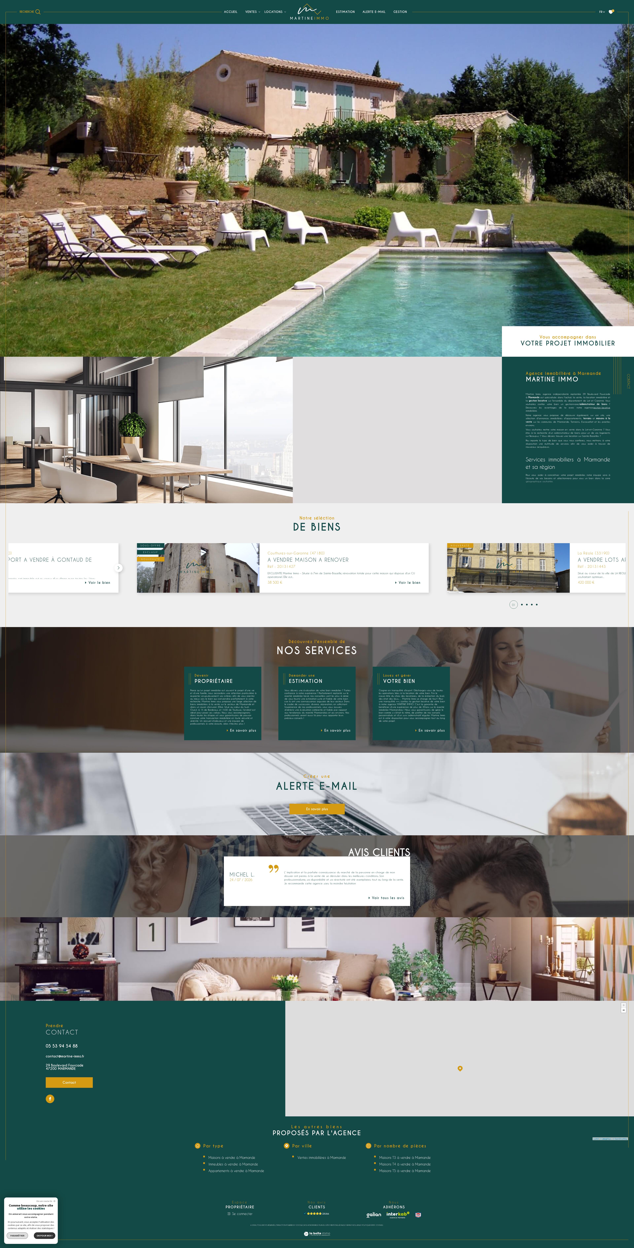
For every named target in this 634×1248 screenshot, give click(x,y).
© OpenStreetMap (620, 1138)
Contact (629, 381)
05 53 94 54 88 (62, 1046)
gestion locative (601, 407)
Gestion (400, 12)
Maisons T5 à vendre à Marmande (405, 1171)
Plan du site (324, 1225)
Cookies (379, 1225)
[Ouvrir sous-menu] (259, 11)
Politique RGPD (368, 1225)
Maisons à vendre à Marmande (232, 1157)
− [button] (624, 1010)
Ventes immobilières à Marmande (322, 1157)
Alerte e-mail (374, 12)
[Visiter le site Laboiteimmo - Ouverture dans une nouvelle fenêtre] (316, 1237)
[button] (42, 568)
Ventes (251, 12)
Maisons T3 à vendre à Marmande (405, 1157)
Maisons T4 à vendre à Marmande (405, 1164)
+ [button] (624, 1005)
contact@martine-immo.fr (65, 1056)
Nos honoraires (310, 1225)
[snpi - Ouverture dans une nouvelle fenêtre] (418, 1215)
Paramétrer (17, 1235)
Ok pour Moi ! (45, 1235)
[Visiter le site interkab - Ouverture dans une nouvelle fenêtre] (398, 1215)
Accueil (231, 12)
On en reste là (44, 1201)
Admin (348, 1225)
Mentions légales (337, 1225)
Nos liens (356, 1225)
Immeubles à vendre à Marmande (233, 1164)
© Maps (605, 1138)
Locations (273, 12)
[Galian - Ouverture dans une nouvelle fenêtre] (374, 1215)
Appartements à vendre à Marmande (236, 1171)
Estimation (345, 12)
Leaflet (596, 1138)
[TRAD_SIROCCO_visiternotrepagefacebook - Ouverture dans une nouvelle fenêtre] (50, 1099)
